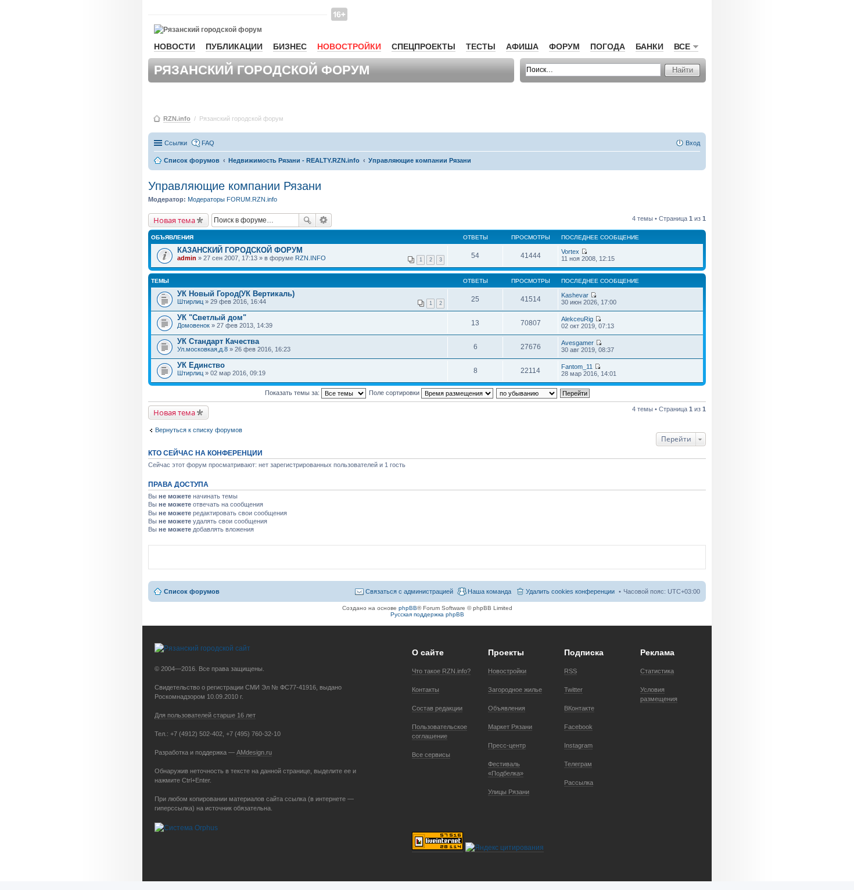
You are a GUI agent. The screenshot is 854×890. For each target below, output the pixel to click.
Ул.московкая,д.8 (202, 349)
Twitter (573, 689)
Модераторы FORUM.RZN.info (232, 199)
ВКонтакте (579, 708)
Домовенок (193, 325)
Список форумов (192, 591)
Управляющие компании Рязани (234, 186)
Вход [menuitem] (693, 142)
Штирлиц (190, 301)
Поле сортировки (395, 392)
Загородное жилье (515, 689)
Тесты (481, 46)
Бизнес (290, 46)
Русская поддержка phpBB (427, 614)
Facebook (578, 726)
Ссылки (175, 142)
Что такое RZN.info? (441, 671)
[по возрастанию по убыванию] (527, 392)
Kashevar (575, 295)
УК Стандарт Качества (218, 341)
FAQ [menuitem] (208, 142)
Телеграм (578, 763)
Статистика (657, 671)
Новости (174, 46)
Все (682, 46)
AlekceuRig (577, 318)
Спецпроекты (423, 46)
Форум (564, 46)
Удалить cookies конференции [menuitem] (570, 591)
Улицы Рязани (508, 791)
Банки (649, 46)
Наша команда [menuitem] (489, 591)
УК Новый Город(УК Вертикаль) (236, 293)
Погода (607, 46)
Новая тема (174, 220)
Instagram (578, 745)
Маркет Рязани (510, 726)
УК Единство (201, 365)
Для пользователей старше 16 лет (205, 715)
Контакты (425, 689)
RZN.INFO (310, 257)
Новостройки (349, 46)
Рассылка (578, 782)
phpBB (408, 608)
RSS (570, 671)
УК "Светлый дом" (211, 317)
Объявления (506, 708)
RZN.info (177, 118)
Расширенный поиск (324, 220)
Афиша (522, 46)
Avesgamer (577, 342)
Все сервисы (431, 754)
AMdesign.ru (254, 752)
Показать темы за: (293, 392)
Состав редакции (437, 708)
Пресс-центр (507, 745)
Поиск (307, 220)
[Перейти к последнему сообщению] (584, 251)
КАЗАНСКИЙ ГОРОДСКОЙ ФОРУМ (240, 250)
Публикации (234, 46)
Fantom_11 (577, 366)
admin (186, 257)
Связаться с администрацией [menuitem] (409, 591)
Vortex (570, 251)
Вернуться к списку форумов (198, 429)
